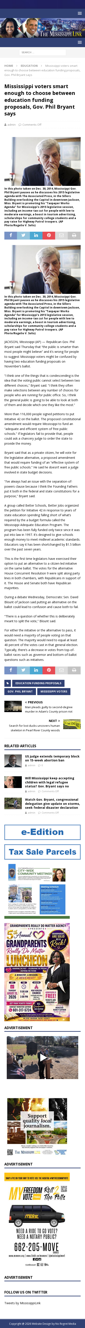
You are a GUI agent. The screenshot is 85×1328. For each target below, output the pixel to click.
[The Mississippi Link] (42, 35)
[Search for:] (42, 52)
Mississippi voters (54, 691)
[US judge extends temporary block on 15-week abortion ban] (13, 761)
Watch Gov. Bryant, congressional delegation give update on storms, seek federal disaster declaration (52, 803)
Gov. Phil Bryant (20, 691)
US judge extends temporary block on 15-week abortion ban (52, 758)
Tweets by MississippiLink (22, 1303)
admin (11, 125)
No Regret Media (65, 1324)
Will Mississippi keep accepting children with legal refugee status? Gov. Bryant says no (49, 782)
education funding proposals (38, 683)
